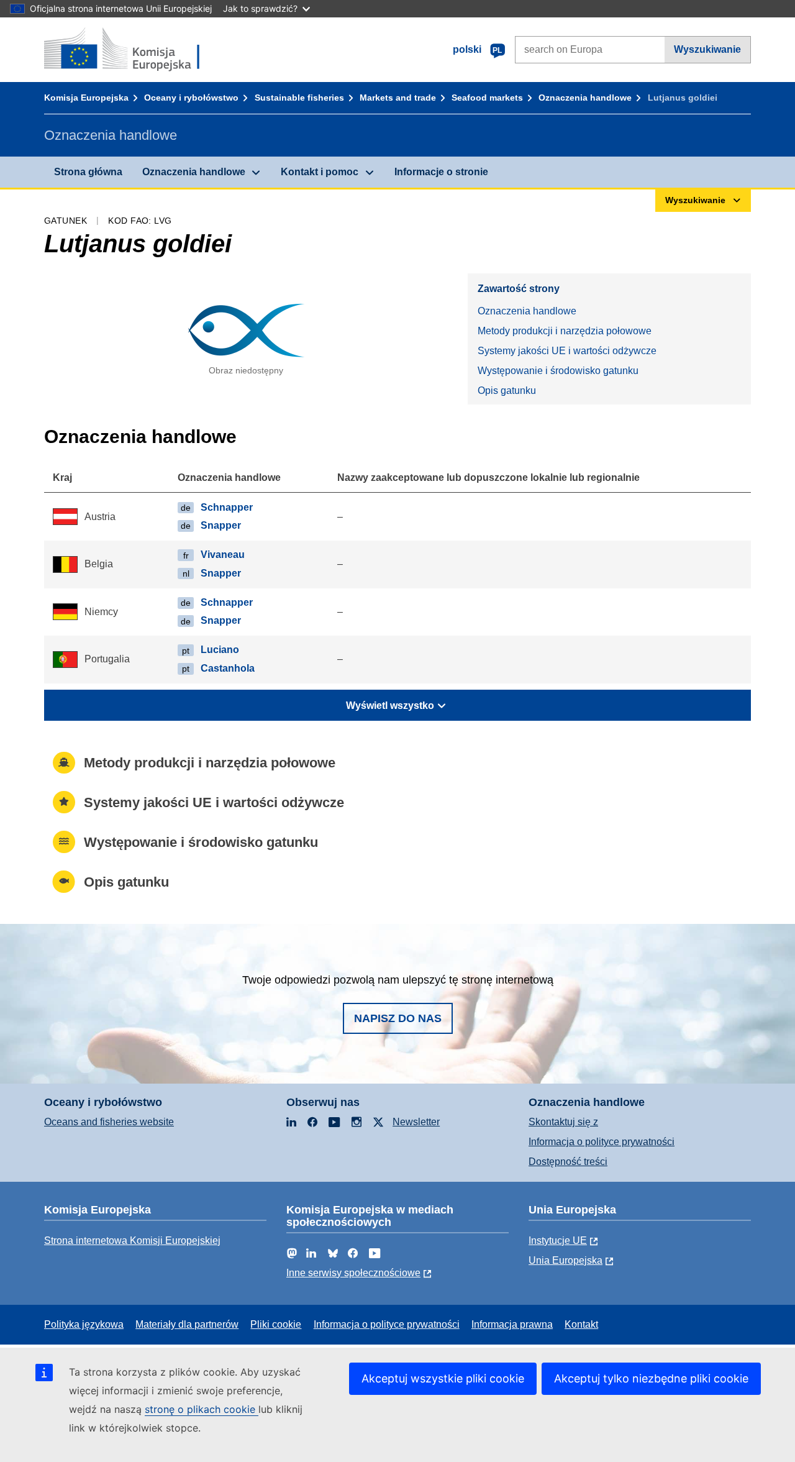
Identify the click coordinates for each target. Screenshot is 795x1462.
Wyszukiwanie (707, 49)
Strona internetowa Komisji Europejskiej (132, 1240)
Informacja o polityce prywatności (602, 1141)
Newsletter (416, 1122)
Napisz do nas (398, 1018)
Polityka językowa (84, 1324)
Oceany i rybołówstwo (191, 98)
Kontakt (581, 1324)
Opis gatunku (507, 390)
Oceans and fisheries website (109, 1122)
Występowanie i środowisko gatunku (558, 370)
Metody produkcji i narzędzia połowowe (565, 331)
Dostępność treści (568, 1161)
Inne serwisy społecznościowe (353, 1273)
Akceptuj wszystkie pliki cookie (442, 1378)
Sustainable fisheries (299, 98)
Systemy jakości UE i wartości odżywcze (567, 350)
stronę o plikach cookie (201, 1409)
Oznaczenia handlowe (585, 98)
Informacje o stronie (441, 172)
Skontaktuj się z (563, 1122)
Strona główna (88, 172)
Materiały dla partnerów (186, 1324)
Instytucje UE (558, 1240)
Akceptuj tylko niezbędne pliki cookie (651, 1378)
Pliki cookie (275, 1324)
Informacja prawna (512, 1324)
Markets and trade (398, 98)
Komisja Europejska (86, 98)
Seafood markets (487, 98)
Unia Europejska (565, 1260)
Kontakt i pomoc (319, 172)
